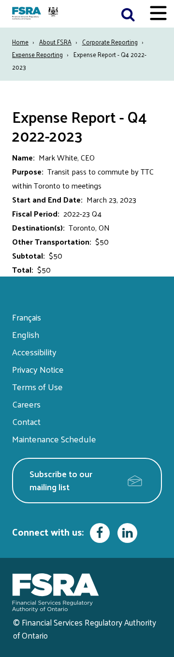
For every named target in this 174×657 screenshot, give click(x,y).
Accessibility (34, 352)
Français (26, 317)
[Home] (36, 14)
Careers (26, 404)
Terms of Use (37, 386)
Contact (26, 421)
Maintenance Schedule (54, 439)
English (25, 334)
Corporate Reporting (110, 41)
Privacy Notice (38, 369)
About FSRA (55, 41)
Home (20, 41)
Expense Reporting (37, 54)
